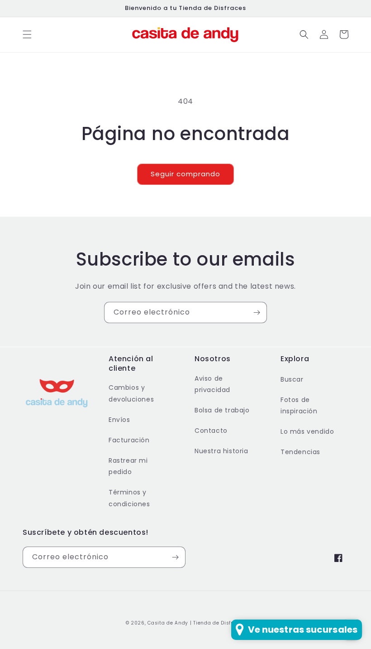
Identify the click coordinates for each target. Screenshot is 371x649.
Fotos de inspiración (299, 405)
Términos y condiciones (129, 498)
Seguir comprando (185, 174)
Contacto (211, 430)
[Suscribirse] (256, 312)
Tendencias (300, 451)
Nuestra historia (221, 450)
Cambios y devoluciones (131, 393)
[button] (27, 34)
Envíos (119, 419)
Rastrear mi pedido (128, 466)
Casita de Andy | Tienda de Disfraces (196, 623)
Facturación (129, 440)
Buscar (292, 379)
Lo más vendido (307, 431)
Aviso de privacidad (212, 384)
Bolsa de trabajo (222, 410)
